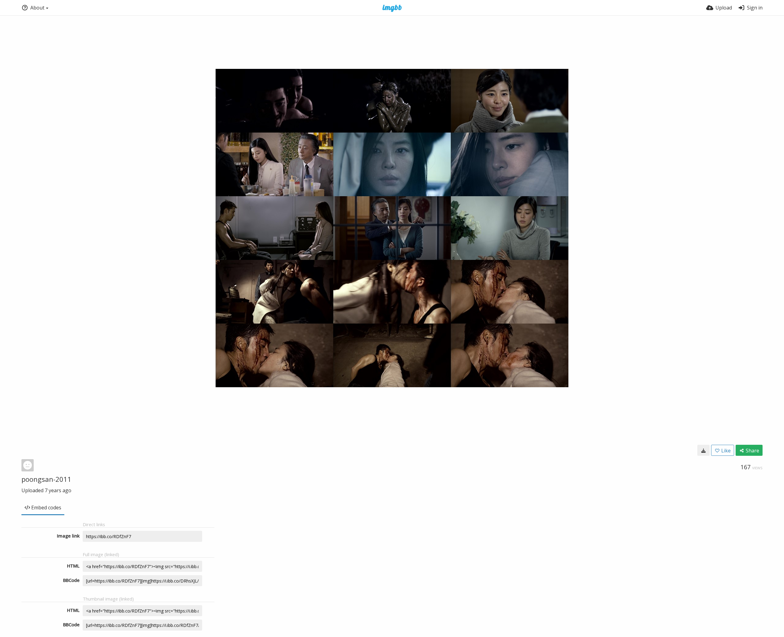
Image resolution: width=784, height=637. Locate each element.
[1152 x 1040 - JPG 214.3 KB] (703, 450)
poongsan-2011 (46, 479)
